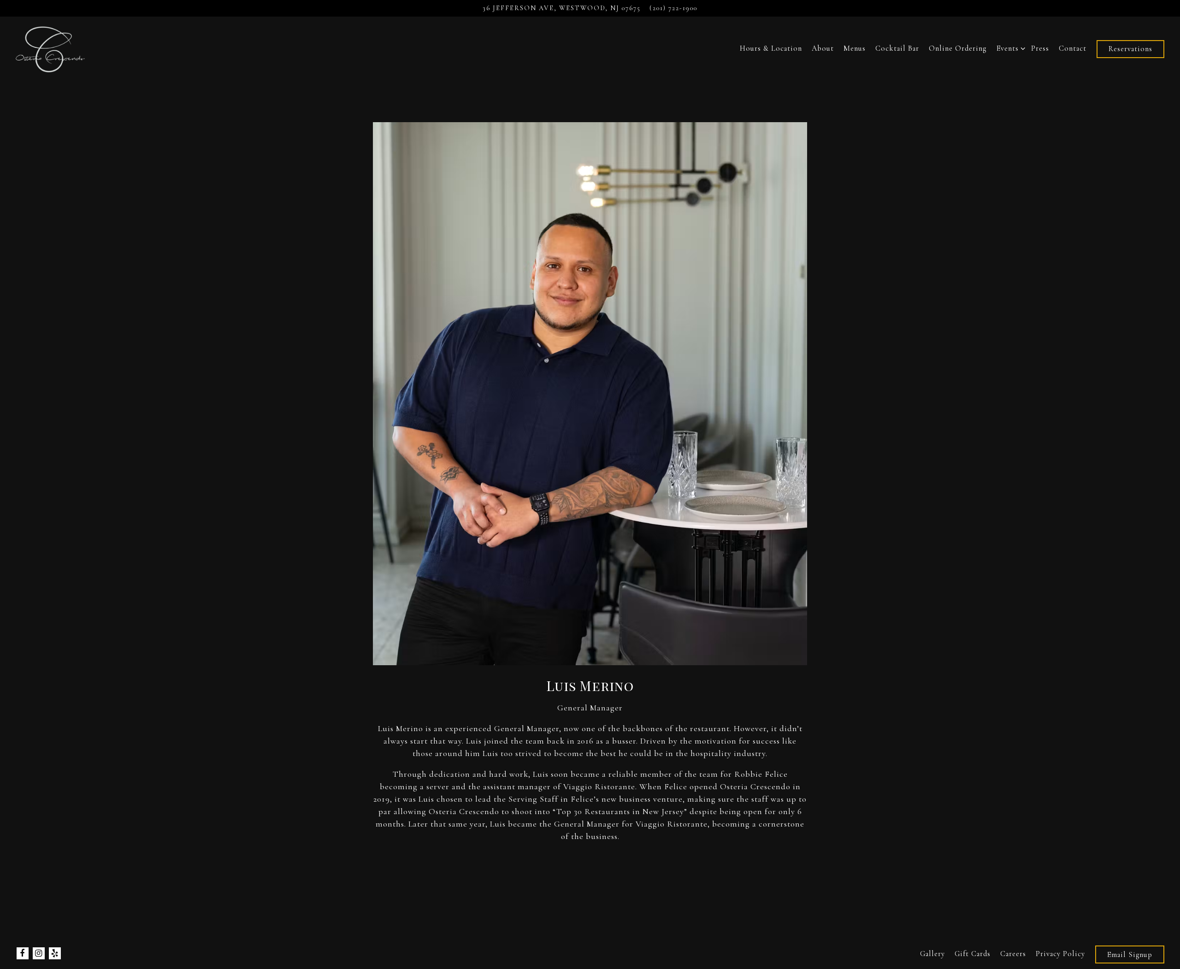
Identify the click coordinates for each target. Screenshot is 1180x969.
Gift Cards (973, 953)
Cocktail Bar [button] (897, 48)
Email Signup (1129, 954)
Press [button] (1040, 48)
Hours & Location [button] (771, 48)
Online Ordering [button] (957, 48)
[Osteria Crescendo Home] (51, 48)
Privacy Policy (1060, 953)
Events (1009, 48)
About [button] (823, 48)
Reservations (1130, 48)
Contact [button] (1072, 48)
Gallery (932, 953)
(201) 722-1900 (673, 8)
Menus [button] (855, 48)
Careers (1013, 953)
